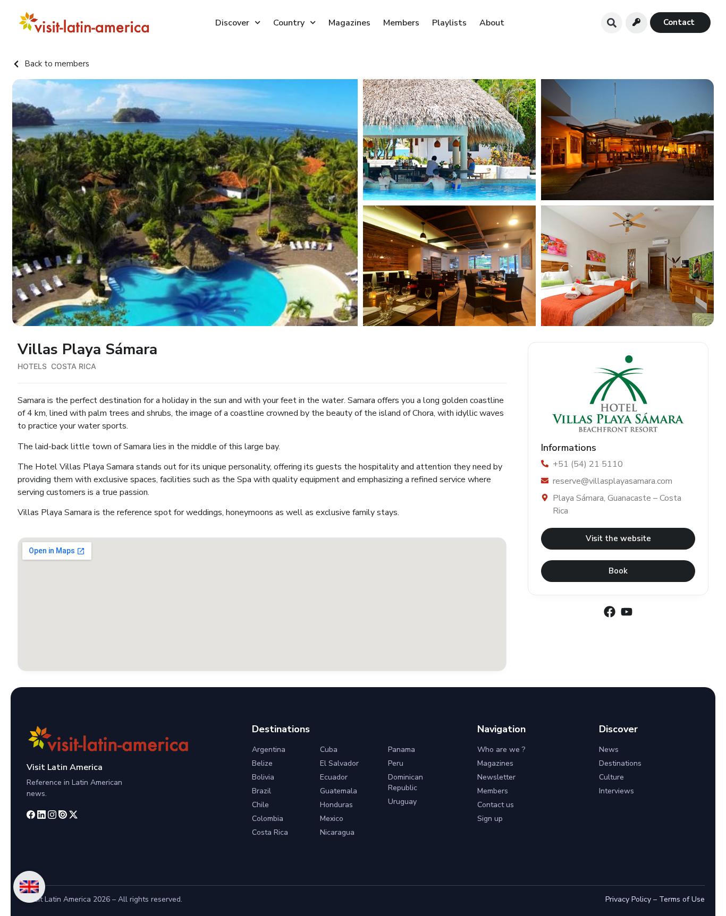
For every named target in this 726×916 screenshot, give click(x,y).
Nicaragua (337, 832)
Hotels (32, 366)
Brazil (261, 791)
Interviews (616, 791)
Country (289, 23)
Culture (611, 777)
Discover (232, 23)
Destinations (620, 763)
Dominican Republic (405, 782)
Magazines (349, 23)
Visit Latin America (65, 767)
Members (401, 23)
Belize (262, 763)
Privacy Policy (628, 899)
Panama (401, 749)
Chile (260, 805)
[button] (611, 22)
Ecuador (334, 777)
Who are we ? (501, 749)
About (491, 23)
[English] (29, 886)
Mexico (331, 819)
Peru (395, 763)
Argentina (268, 749)
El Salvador (339, 763)
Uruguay (402, 802)
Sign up (490, 819)
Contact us (495, 805)
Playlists (449, 23)
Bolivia (263, 777)
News (609, 749)
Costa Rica (73, 366)
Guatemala (338, 791)
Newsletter (496, 777)
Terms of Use (682, 899)
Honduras (336, 805)
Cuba (328, 749)
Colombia (267, 819)
